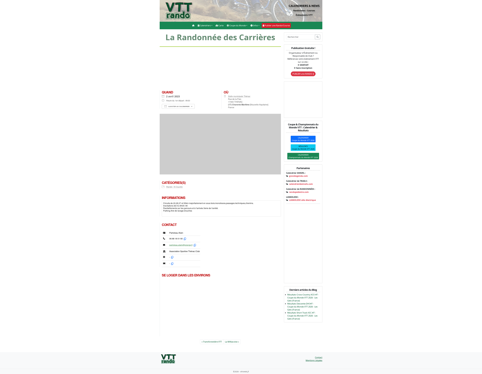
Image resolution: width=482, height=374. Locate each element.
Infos (255, 25)
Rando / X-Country (174, 186)
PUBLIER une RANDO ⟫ (303, 73)
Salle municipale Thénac (239, 96)
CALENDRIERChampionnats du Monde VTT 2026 (303, 156)
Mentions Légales (314, 360)
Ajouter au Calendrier (179, 106)
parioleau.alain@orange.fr (181, 245)
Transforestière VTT (212, 341)
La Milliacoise (231, 341)
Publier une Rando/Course (277, 25)
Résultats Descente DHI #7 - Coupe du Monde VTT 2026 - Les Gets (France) (302, 306)
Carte (221, 25)
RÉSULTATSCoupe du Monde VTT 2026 (303, 147)
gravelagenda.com (298, 176)
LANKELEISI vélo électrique (302, 200)
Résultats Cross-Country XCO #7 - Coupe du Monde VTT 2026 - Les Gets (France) (303, 297)
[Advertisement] (220, 69)
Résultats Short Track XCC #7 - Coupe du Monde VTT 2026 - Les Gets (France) (302, 315)
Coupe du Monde (237, 25)
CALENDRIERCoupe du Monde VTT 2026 (303, 139)
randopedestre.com (299, 192)
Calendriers (205, 25)
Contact (318, 357)
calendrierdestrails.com (301, 184)
